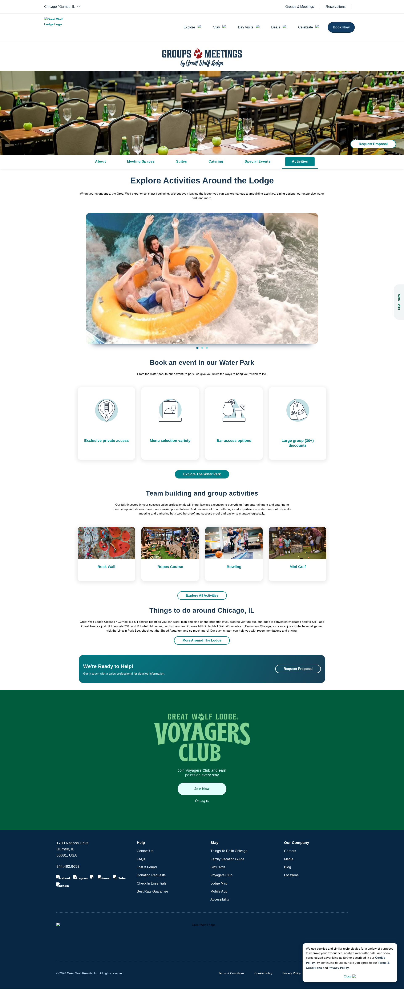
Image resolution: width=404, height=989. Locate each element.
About (100, 161)
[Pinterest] (104, 877)
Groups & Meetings (299, 6)
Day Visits (245, 27)
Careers (290, 851)
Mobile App (218, 891)
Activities (300, 161)
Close (347, 976)
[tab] (197, 348)
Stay (216, 27)
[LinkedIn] (62, 884)
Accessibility (219, 899)
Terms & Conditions (231, 973)
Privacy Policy (339, 967)
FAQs (141, 859)
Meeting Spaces (140, 161)
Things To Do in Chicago (228, 851)
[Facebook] (63, 877)
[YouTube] (119, 877)
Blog (287, 867)
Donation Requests (151, 875)
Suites (181, 161)
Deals (275, 27)
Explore (189, 27)
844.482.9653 (68, 866)
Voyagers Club (221, 875)
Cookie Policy (263, 973)
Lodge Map (218, 883)
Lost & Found (147, 867)
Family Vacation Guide (227, 859)
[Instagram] (80, 877)
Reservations (336, 6)
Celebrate (305, 27)
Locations (291, 875)
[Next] (312, 273)
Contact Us (145, 851)
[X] (92, 877)
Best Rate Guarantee (152, 891)
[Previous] (92, 273)
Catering (216, 161)
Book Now (341, 27)
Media (288, 859)
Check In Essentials (151, 883)
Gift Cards (217, 867)
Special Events (257, 161)
